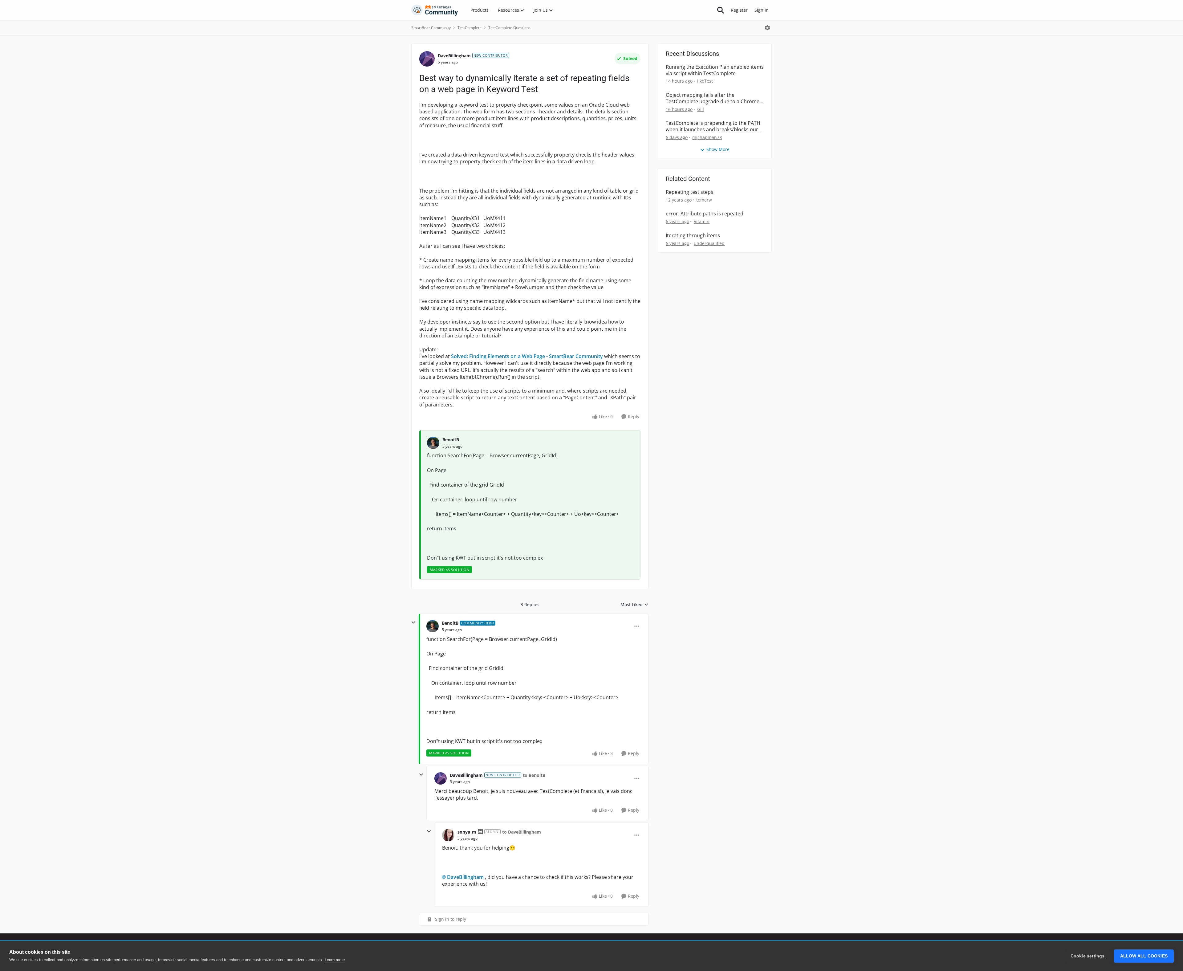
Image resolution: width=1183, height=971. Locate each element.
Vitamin (701, 221)
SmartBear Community (431, 27)
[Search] (720, 10)
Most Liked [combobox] (634, 605)
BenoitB (450, 440)
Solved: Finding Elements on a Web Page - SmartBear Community (527, 356)
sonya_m (466, 832)
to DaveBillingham (521, 832)
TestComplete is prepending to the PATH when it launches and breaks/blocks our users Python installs (713, 126)
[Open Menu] (767, 27)
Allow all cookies (1144, 956)
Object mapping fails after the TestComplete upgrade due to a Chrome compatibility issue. (712, 98)
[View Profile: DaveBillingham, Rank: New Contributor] (427, 59)
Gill (700, 109)
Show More (718, 149)
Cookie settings (1088, 956)
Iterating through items (693, 235)
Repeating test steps (689, 192)
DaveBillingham (454, 56)
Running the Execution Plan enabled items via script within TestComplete (715, 70)
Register (739, 10)
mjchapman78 (707, 137)
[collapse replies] (413, 622)
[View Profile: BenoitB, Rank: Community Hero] (432, 626)
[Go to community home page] (434, 10)
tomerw (704, 200)
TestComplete (469, 27)
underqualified (709, 243)
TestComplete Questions (509, 27)
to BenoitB (534, 775)
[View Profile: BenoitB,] (433, 443)
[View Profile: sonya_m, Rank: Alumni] (448, 835)
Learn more (335, 959)
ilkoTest (705, 81)
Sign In (761, 10)
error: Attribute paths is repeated (704, 213)
